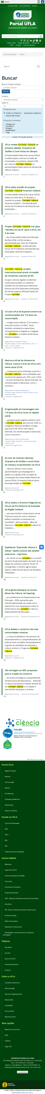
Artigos (9, 128)
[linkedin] (31, 40)
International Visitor (11, 964)
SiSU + (7, 835)
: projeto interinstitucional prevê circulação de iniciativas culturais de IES (22, 272)
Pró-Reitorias (9, 794)
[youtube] (40, 40)
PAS (6, 840)
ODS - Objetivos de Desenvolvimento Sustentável (21, 898)
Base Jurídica (9, 1000)
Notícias (7, 777)
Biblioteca (8, 864)
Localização (9, 1005)
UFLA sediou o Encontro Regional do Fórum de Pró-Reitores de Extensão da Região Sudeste (23, 506)
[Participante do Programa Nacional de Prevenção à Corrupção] (7, 744)
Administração (10, 988)
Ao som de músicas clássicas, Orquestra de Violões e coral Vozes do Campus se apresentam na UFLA (22, 461)
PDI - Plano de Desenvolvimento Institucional (20, 910)
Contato (18, 45)
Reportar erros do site (12, 1029)
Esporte (17, 346)
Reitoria (7, 788)
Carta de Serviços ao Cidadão (15, 876)
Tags (8, 132)
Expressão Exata (13, 115)
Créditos (7, 1041)
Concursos (8, 881)
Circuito (11, 346)
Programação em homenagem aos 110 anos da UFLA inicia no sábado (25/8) (22, 412)
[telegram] (37, 40)
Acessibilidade (13, 6)
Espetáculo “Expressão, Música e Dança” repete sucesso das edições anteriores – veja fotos (22, 550)
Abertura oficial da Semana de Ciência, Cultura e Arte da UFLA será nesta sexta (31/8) (22, 364)
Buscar (6, 91)
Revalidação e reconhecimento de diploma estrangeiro (18, 934)
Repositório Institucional (13, 927)
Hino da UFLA (9, 1011)
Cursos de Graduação (12, 823)
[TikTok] (34, 40)
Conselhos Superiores (12, 983)
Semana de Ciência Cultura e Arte (27, 392)
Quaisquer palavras (32, 113)
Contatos (10, 126)
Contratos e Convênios (12, 887)
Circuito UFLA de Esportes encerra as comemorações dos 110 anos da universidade (23, 315)
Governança (9, 805)
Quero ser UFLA (10, 959)
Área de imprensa (29, 45)
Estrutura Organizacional (13, 994)
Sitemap (34, 6)
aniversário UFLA (10, 394)
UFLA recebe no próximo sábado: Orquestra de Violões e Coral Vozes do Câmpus (21, 148)
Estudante (8, 947)
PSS (6, 846)
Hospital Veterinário (11, 893)
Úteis (6, 1035)
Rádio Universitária (11, 921)
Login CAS (8, 1046)
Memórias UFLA (10, 1017)
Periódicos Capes (10, 915)
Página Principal (10, 771)
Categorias (10, 124)
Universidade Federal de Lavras (22, 1093)
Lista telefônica (22, 1072)
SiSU (6, 829)
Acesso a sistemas (11, 811)
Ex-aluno (8, 970)
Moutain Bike (26, 344)
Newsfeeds (10, 130)
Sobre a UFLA (11, 43)
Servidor (7, 953)
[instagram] (24, 40)
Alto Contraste (24, 6)
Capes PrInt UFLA (11, 870)
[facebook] (21, 40)
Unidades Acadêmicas (12, 799)
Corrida (18, 344)
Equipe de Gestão (23, 43)
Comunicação (9, 782)
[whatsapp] (28, 40)
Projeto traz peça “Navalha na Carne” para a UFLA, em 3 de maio (23, 230)
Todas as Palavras (13, 113)
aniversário (19, 441)
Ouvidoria (8, 904)
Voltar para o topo (36, 759)
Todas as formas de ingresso (14, 852)
